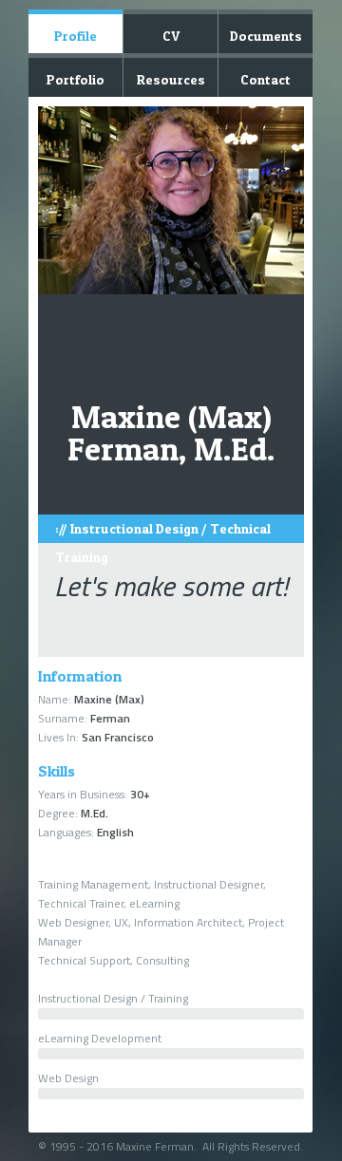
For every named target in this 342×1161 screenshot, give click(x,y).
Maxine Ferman (155, 1146)
